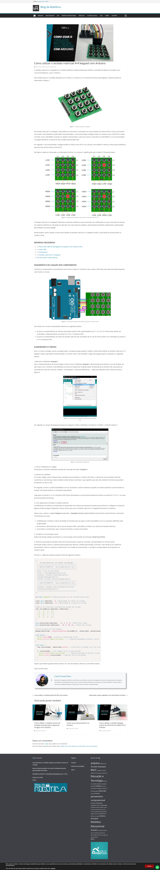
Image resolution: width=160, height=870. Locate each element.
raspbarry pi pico (98, 811)
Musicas (92, 793)
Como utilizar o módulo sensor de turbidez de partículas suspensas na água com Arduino (47, 725)
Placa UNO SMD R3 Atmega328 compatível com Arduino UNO (60, 247)
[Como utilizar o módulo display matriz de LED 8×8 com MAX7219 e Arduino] (113, 706)
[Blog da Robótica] (34, 16)
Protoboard (43, 252)
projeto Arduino (99, 807)
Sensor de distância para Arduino (98, 833)
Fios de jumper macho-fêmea (47, 258)
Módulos (82, 15)
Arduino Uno (103, 763)
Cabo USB (42, 249)
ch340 (92, 773)
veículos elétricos (94, 837)
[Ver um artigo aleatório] (126, 16)
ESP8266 (98, 786)
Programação (99, 803)
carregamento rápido (101, 770)
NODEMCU (97, 793)
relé (101, 813)
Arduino (40, 15)
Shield (92, 835)
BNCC (93, 769)
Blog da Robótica (50, 7)
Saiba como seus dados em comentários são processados (79, 746)
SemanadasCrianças (102, 830)
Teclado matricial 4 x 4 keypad (49, 255)
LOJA (101, 15)
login (46, 744)
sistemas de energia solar (102, 835)
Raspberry (104, 811)
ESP (58, 15)
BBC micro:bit (50, 15)
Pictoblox (93, 803)
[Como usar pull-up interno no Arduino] (80, 706)
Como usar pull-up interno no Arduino (78, 724)
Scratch (94, 830)
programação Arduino (95, 805)
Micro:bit (102, 791)
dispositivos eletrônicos (102, 773)
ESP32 (94, 786)
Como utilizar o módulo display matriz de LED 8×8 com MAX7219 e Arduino (112, 725)
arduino (95, 763)
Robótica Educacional (69, 15)
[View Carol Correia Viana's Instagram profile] (51, 680)
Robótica (104, 813)
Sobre (107, 15)
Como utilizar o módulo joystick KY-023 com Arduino (51, 695)
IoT (106, 788)
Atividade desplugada (98, 767)
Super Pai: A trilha (43, 1)
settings (53, 868)
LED (92, 791)
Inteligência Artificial (101, 788)
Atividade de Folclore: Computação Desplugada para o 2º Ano (49, 774)
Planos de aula (92, 15)
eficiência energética (101, 784)
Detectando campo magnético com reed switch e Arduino (107, 695)
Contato (114, 15)
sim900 (95, 835)
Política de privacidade (77, 766)
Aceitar (149, 866)
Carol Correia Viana (51, 67)
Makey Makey (96, 791)
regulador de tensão (95, 813)
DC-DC (95, 773)
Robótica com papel (95, 816)
